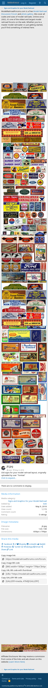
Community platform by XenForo (22, 686)
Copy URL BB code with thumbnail (16, 570)
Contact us (6, 678)
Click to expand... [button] (8, 478)
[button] (2, 675)
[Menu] (4, 3)
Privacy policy (31, 678)
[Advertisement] (24, 56)
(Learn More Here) (17, 661)
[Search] (44, 3)
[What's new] (39, 3)
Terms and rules (18, 678)
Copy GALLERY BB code (11, 577)
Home (4, 681)
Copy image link (8, 555)
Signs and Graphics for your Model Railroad (27, 501)
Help (40, 678)
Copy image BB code (10, 563)
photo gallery (27, 14)
